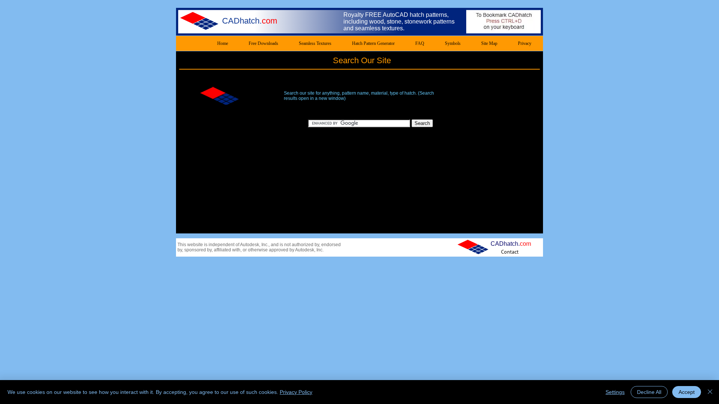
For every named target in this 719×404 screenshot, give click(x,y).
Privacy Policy (296, 392)
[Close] (710, 392)
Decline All (649, 392)
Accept (687, 392)
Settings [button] (615, 392)
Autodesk (249, 244)
